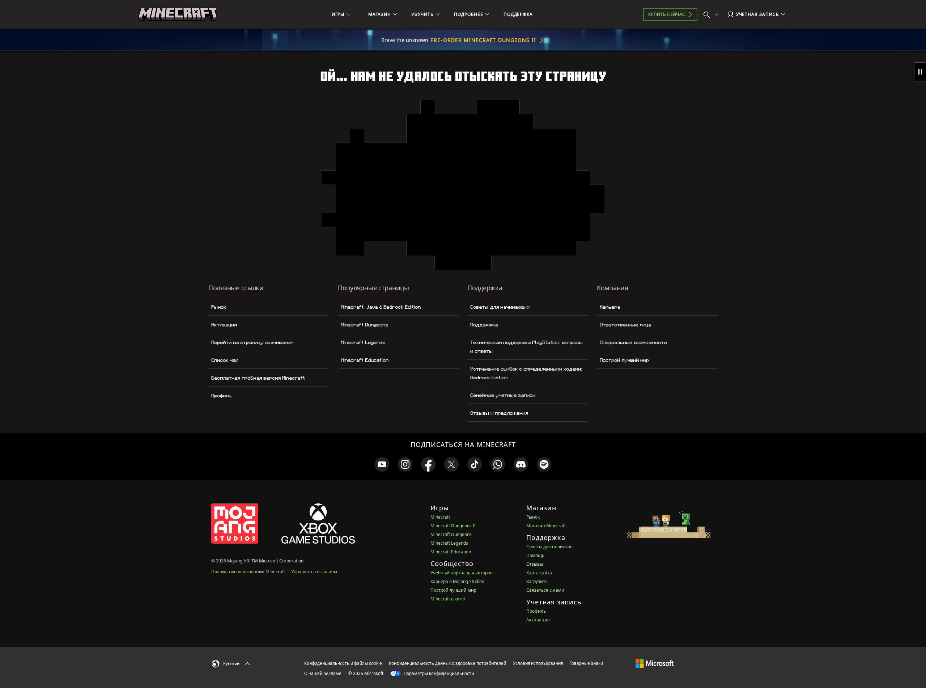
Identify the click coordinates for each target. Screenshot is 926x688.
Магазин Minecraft (546, 526)
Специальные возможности (633, 342)
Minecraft (440, 517)
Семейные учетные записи (502, 395)
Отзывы (534, 564)
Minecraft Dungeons (364, 324)
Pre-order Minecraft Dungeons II (483, 40)
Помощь (535, 555)
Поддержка (484, 324)
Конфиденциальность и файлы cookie (343, 663)
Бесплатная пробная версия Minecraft (258, 378)
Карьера (610, 307)
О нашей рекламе (322, 673)
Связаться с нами (545, 590)
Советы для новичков (549, 547)
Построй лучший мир (624, 360)
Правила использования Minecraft (248, 571)
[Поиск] (712, 14)
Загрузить (537, 581)
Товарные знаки (586, 663)
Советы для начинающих (500, 307)
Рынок (218, 307)
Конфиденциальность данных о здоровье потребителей (447, 663)
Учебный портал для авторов (461, 573)
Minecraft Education (364, 360)
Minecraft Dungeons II (453, 526)
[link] (382, 464)
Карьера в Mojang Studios (457, 581)
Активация (224, 324)
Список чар (224, 360)
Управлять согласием (314, 571)
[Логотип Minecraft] (177, 14)
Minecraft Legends (363, 342)
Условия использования (538, 663)
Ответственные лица (625, 324)
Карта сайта (539, 573)
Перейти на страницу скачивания (252, 342)
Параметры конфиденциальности (438, 673)
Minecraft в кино (447, 599)
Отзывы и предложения (499, 413)
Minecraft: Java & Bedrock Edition (381, 307)
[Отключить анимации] (920, 71)
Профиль (221, 395)
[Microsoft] (655, 663)
